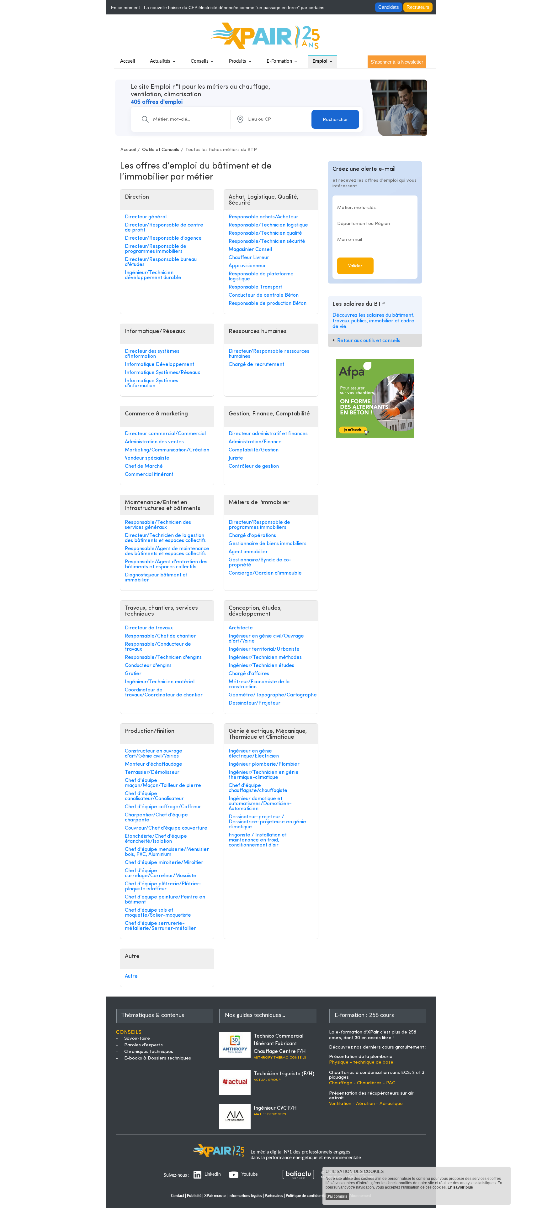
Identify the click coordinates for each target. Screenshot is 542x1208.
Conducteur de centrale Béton (264, 295)
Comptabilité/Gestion (254, 450)
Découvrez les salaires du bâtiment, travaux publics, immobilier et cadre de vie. (373, 321)
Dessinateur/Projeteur (254, 703)
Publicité (194, 1196)
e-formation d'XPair (357, 1032)
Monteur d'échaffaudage (153, 764)
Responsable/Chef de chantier (160, 636)
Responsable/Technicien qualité (265, 233)
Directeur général (146, 217)
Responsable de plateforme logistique (261, 277)
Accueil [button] (127, 61)
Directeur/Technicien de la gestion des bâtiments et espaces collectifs (165, 538)
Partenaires (274, 1196)
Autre (131, 976)
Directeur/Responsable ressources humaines (269, 354)
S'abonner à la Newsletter (397, 62)
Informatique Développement (159, 364)
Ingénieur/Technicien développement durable (153, 275)
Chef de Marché (144, 466)
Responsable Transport (256, 287)
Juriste (236, 458)
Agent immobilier (248, 552)
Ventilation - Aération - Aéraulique (366, 1103)
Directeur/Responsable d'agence (163, 238)
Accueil (128, 150)
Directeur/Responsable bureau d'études (161, 262)
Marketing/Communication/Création (167, 450)
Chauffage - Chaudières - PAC (362, 1083)
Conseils (200, 61)
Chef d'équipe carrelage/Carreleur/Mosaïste (160, 873)
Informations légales (245, 1196)
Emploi (319, 61)
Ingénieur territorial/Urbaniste (264, 649)
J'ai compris (337, 1196)
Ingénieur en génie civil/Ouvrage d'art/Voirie (266, 639)
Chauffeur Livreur (249, 257)
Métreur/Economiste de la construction (259, 685)
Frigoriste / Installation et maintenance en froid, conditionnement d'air (258, 840)
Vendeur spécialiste (147, 458)
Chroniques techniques (148, 1051)
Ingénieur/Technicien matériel (159, 682)
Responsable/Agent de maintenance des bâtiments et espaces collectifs (167, 551)
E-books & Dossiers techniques (157, 1058)
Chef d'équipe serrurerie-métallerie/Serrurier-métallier (160, 926)
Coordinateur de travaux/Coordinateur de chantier (164, 693)
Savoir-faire (137, 1038)
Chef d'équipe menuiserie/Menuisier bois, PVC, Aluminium (167, 852)
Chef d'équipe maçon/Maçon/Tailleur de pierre (163, 783)
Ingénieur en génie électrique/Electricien (254, 754)
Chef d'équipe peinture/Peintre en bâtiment (165, 900)
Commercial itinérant (149, 474)
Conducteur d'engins (148, 665)
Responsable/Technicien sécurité (267, 241)
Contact (177, 1196)
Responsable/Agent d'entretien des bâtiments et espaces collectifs (166, 565)
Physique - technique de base (361, 1062)
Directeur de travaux (149, 628)
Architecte (241, 628)
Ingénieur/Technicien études (261, 665)
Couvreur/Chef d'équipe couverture (166, 828)
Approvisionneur (247, 265)
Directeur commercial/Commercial (165, 433)
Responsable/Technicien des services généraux (158, 525)
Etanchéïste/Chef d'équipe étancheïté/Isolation (156, 839)
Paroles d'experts (143, 1045)
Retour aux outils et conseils (368, 340)
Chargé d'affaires (249, 673)
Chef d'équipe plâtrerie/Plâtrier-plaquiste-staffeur (163, 887)
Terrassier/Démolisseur (152, 772)
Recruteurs (417, 7)
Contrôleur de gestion (254, 466)
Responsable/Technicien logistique (268, 225)
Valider (355, 266)
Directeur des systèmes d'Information (152, 354)
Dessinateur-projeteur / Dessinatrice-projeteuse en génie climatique (267, 822)
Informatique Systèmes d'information (151, 383)
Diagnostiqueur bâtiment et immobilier (156, 578)
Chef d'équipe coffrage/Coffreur (163, 807)
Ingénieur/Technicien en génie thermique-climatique (264, 775)
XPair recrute (215, 1196)
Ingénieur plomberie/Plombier (264, 764)
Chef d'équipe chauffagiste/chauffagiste (258, 788)
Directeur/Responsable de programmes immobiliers (155, 249)
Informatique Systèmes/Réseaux (162, 372)
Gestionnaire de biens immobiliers (267, 543)
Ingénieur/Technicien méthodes (265, 657)
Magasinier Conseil (250, 249)
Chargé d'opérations (252, 535)
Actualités (160, 61)
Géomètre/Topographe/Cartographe (271, 695)
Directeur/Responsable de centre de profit (164, 228)
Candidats (388, 7)
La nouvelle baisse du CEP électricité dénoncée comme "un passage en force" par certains (234, 7)
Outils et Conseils (160, 150)
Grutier (133, 673)
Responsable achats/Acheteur (263, 217)
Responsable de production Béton (267, 303)
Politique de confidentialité (308, 1196)
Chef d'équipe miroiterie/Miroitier (164, 862)
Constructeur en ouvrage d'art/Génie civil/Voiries (153, 754)
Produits (237, 61)
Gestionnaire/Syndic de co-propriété (260, 563)
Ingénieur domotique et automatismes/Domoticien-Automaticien (260, 803)
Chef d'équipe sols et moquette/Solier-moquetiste (158, 913)
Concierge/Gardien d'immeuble (265, 573)
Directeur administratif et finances (268, 433)
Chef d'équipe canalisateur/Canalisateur (154, 796)
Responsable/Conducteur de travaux (158, 647)
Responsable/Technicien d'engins (163, 657)
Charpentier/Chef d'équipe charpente (156, 818)
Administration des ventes (154, 442)
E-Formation (279, 61)
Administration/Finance (255, 442)
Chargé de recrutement (256, 364)
